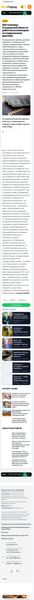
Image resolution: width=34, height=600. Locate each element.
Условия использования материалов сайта (16, 524)
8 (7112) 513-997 (12, 545)
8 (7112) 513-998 (12, 550)
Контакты (4, 532)
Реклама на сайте (7, 539)
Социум (5, 21)
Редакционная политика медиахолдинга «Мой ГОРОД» (15, 528)
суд (5, 300)
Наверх (5, 579)
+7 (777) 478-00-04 (13, 552)
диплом (13, 300)
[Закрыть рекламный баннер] (28, 596)
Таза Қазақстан (7, 1)
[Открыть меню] (29, 7)
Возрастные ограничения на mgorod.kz (14, 535)
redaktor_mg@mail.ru (14, 563)
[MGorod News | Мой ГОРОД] (10, 7)
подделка (22, 300)
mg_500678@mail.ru (13, 558)
